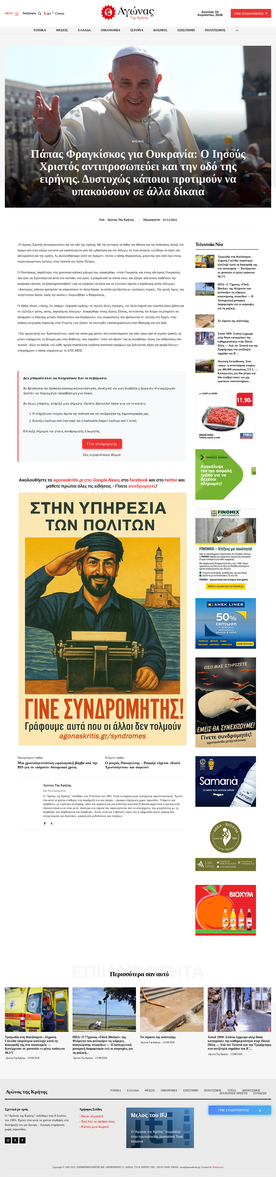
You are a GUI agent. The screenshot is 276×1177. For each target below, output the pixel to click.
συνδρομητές (142, 486)
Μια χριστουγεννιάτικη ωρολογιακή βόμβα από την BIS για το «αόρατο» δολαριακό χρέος (58, 765)
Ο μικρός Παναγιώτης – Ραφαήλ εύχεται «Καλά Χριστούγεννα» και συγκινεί (142, 765)
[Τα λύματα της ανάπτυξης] (204, 320)
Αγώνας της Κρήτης (120, 219)
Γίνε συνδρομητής (102, 443)
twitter (171, 480)
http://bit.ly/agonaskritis (54, 790)
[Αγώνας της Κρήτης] (27, 804)
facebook (139, 480)
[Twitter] (51, 822)
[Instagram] (8, 1140)
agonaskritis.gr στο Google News (86, 480)
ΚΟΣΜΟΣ (138, 141)
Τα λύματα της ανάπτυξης (233, 320)
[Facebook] (44, 822)
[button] (32, 13)
